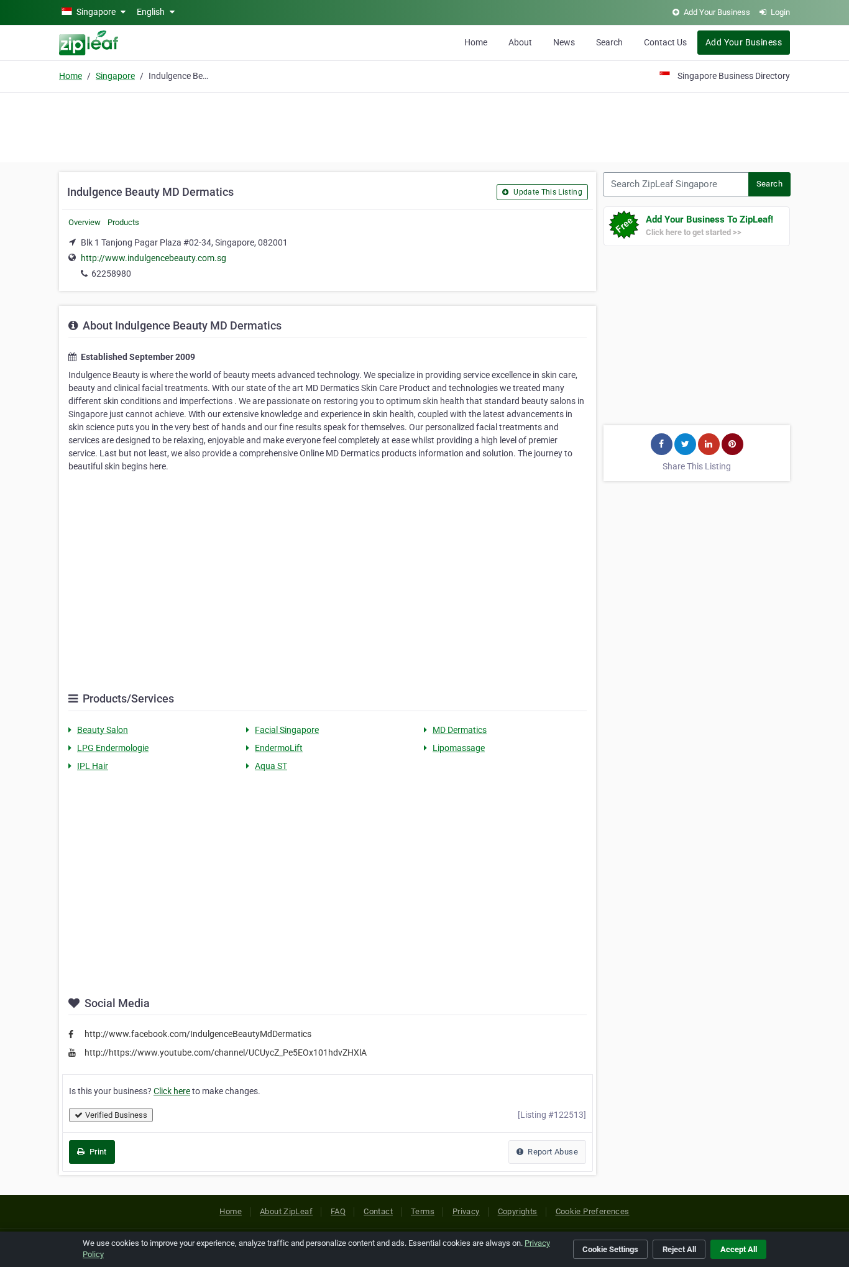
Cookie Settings (610, 1249)
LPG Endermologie (113, 748)
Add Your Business (743, 42)
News (564, 42)
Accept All (738, 1249)
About (520, 42)
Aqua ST (271, 766)
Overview (84, 222)
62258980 (111, 274)
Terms (422, 1211)
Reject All (679, 1249)
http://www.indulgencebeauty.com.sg (153, 258)
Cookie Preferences (593, 1211)
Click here (172, 1091)
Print (96, 1151)
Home (475, 42)
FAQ (338, 1211)
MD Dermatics (460, 730)
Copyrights (518, 1211)
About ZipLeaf (286, 1211)
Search (609, 42)
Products (123, 222)
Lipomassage (459, 748)
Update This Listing (547, 192)
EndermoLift (279, 748)
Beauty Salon (102, 730)
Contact (378, 1211)
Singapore (115, 76)
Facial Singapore (287, 730)
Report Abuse (552, 1151)
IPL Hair (92, 766)
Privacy (466, 1211)
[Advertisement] (424, 126)
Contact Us (665, 42)
